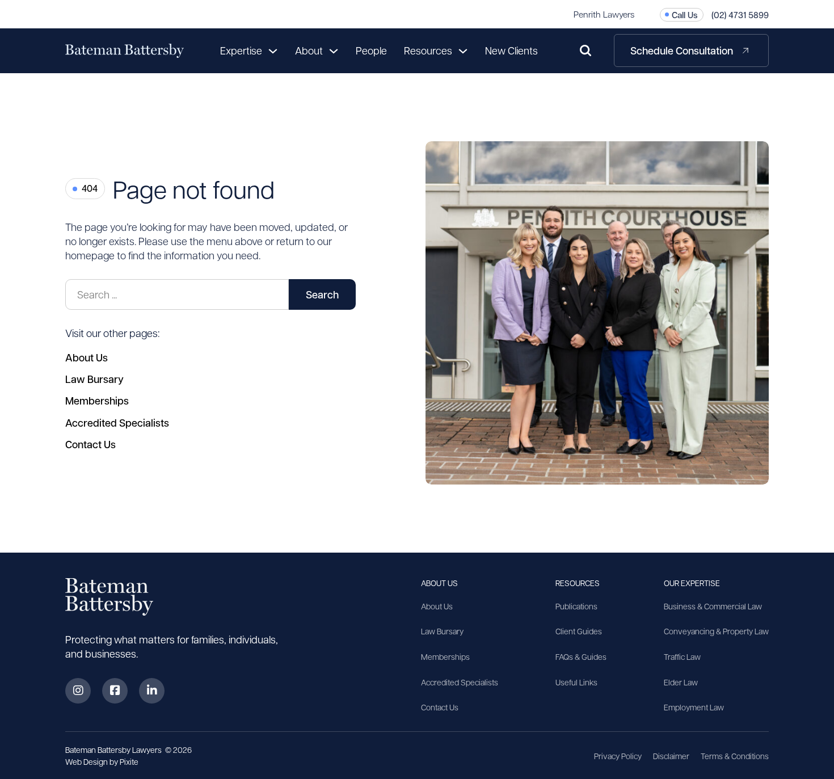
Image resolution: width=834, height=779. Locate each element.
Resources (428, 50)
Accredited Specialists (117, 422)
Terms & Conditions (735, 756)
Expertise (241, 50)
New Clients (511, 50)
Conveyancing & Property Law (716, 631)
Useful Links (576, 682)
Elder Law (681, 682)
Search (322, 294)
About (309, 50)
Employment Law (694, 707)
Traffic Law (682, 656)
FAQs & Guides (580, 656)
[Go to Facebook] (115, 691)
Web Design (87, 761)
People (371, 50)
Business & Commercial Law (713, 606)
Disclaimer (671, 756)
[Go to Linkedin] (152, 691)
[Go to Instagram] (78, 691)
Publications (576, 606)
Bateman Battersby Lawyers (114, 749)
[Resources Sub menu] (463, 51)
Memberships (97, 400)
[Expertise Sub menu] (273, 51)
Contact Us (90, 444)
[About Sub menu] (333, 51)
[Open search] (585, 50)
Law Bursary (94, 379)
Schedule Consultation (681, 50)
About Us (86, 357)
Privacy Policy (618, 756)
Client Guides (578, 631)
